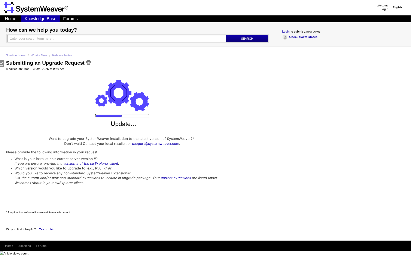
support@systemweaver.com (155, 143)
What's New (39, 55)
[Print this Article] (88, 62)
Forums (70, 18)
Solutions (24, 245)
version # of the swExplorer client (90, 163)
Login (286, 31)
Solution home (16, 55)
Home (10, 18)
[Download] (114, 86)
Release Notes (62, 55)
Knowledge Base (40, 18)
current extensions (176, 178)
